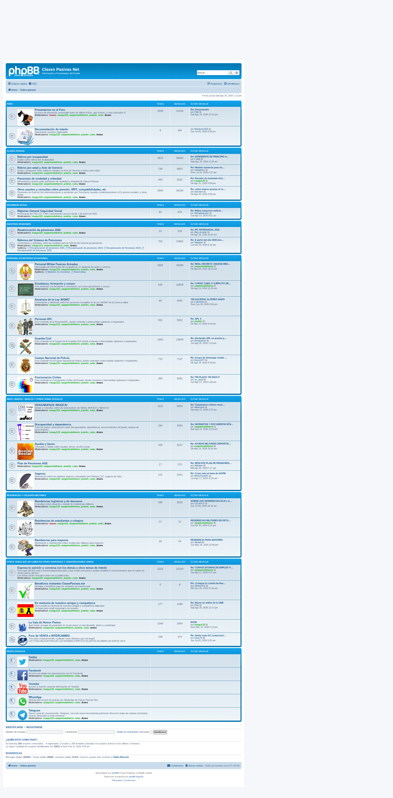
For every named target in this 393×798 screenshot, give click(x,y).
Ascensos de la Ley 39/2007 (52, 299)
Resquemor (200, 340)
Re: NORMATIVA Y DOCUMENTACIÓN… (212, 424)
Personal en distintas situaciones (27, 258)
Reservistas (80, 272)
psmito (93, 115)
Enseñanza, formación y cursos (55, 283)
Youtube (34, 683)
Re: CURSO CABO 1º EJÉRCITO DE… (211, 283)
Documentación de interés (51, 129)
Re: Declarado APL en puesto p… (209, 338)
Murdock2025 (201, 129)
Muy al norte (200, 232)
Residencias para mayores (51, 540)
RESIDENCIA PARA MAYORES (207, 540)
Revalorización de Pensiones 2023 (123, 248)
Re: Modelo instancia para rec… (208, 167)
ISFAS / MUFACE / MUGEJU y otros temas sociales (35, 399)
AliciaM (197, 542)
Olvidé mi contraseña (127, 732)
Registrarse (34, 727)
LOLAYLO (199, 503)
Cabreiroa (199, 302)
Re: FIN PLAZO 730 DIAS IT (205, 377)
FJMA (197, 159)
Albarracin (199, 407)
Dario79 (198, 638)
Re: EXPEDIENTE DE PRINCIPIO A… (210, 156)
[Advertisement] (196, 31)
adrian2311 (199, 585)
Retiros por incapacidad (32, 156)
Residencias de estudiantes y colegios (59, 520)
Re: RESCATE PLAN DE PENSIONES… (211, 463)
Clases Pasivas (16, 151)
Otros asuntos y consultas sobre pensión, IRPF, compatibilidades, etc (61, 189)
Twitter (33, 657)
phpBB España (136, 776)
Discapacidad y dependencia (53, 424)
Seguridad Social (17, 205)
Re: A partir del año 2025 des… (207, 240)
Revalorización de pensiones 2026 (39, 230)
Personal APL (43, 319)
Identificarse (14, 727)
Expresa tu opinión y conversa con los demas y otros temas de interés (62, 567)
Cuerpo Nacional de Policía (52, 357)
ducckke (198, 191)
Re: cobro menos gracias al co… (208, 189)
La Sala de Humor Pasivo (45, 622)
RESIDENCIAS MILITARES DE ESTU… (211, 520)
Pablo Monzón (121, 757)
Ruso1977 (199, 360)
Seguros (40, 473)
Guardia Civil (43, 338)
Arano (108, 115)
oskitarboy (199, 170)
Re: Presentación (200, 109)
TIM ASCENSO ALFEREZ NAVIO (208, 299)
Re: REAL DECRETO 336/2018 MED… (210, 264)
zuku (100, 115)
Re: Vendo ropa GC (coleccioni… (208, 635)
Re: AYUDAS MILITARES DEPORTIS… (211, 443)
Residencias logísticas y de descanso (58, 501)
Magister (198, 242)
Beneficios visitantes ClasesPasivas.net (60, 583)
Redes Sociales (16, 651)
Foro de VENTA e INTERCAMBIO (49, 635)
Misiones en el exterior (59, 272)
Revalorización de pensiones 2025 (47, 248)
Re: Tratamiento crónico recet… (208, 405)
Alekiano (198, 465)
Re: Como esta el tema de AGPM (208, 473)
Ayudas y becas (45, 443)
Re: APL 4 (196, 319)
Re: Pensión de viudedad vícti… (208, 178)
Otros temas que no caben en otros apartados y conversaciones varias (50, 562)
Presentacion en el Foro (50, 109)
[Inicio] (24, 70)
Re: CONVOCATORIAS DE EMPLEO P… (212, 567)
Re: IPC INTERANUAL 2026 (205, 229)
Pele (196, 112)
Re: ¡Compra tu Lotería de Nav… (208, 583)
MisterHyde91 (201, 476)
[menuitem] (32, 83)
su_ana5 (198, 379)
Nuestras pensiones (19, 224)
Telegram (34, 710)
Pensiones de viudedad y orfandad (39, 178)
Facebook (35, 670)
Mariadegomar (201, 213)
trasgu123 (63, 115)
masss (52, 115)
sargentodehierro (78, 115)
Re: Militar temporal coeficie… (207, 210)
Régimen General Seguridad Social (39, 210)
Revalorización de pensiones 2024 (85, 248)
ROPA (194, 622)
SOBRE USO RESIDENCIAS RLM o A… (211, 501)
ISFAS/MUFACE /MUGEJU (51, 405)
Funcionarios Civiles (48, 377)
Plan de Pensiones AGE (32, 463)
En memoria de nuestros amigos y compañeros (65, 603)
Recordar (145, 732)
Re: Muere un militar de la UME (207, 602)
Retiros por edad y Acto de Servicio (39, 167)
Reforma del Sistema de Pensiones (39, 240)
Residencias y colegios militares (26, 495)
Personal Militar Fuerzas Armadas (56, 264)
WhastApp (35, 697)
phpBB (115, 773)
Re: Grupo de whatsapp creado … (209, 357)
